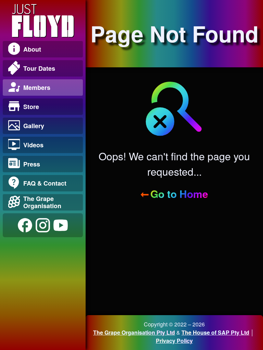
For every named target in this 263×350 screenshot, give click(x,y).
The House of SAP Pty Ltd (215, 332)
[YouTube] (60, 225)
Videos (33, 144)
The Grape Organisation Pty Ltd (134, 332)
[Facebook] (25, 225)
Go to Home (179, 193)
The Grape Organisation (42, 202)
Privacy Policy (174, 341)
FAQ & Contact (44, 183)
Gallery (33, 125)
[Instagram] (42, 225)
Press (31, 164)
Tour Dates (39, 68)
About (32, 49)
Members (36, 87)
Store (31, 106)
